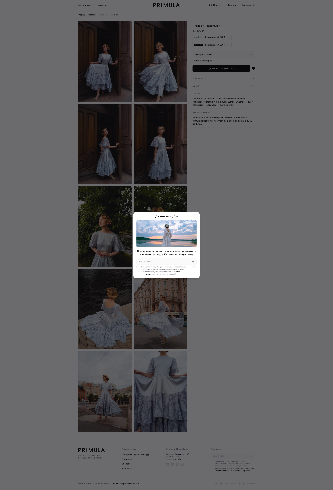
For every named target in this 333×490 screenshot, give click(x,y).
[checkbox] (137, 267)
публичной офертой (168, 274)
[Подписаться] (192, 261)
